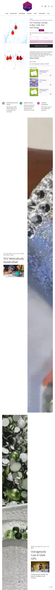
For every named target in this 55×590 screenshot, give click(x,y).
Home (31, 19)
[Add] (50, 75)
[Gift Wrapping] (34, 82)
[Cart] (52, 6)
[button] (22, 13)
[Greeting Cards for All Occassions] (34, 73)
